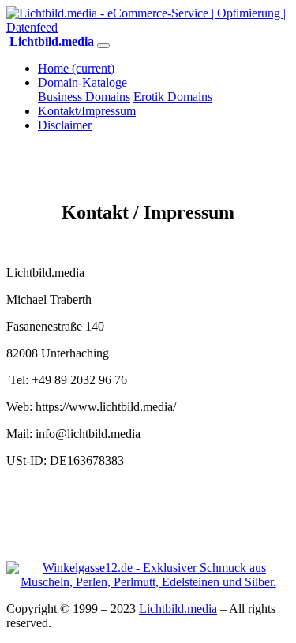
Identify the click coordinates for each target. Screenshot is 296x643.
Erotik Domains (172, 96)
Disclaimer (65, 125)
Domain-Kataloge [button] (82, 82)
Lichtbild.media (178, 608)
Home (76, 68)
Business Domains (84, 96)
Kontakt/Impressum (87, 111)
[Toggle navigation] (103, 45)
